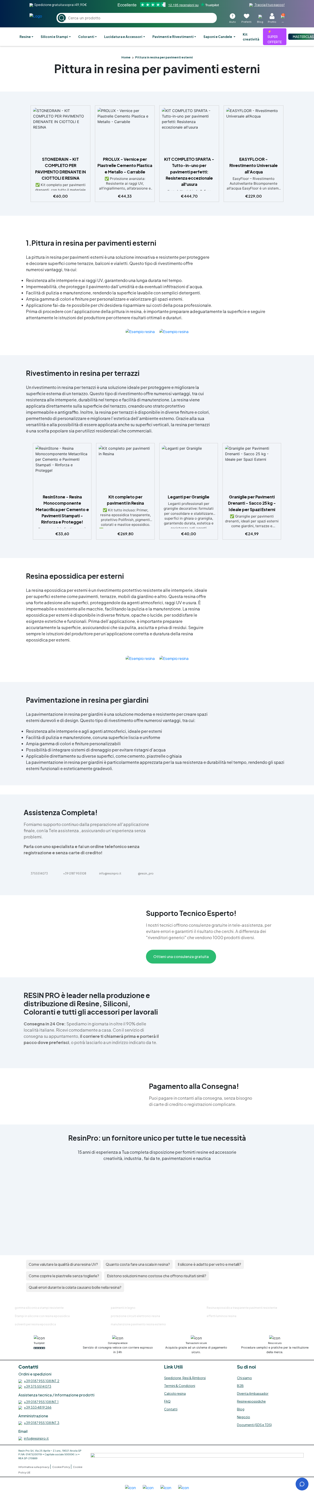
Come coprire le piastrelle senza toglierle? (64, 1275)
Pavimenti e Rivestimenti (173, 37)
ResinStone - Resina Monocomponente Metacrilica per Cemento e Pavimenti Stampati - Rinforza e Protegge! (62, 509)
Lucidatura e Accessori (123, 37)
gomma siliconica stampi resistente (39, 1307)
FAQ (167, 1401)
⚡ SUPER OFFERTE (275, 36)
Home (126, 57)
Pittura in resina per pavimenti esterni (157, 68)
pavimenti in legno (123, 1307)
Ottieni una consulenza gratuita (181, 956)
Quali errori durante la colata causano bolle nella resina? (75, 1287)
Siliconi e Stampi (54, 37)
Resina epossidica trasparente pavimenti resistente (242, 1307)
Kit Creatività (251, 36)
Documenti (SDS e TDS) (254, 1425)
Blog (240, 1409)
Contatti (170, 1409)
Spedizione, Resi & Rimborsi (185, 1378)
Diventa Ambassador (252, 1393)
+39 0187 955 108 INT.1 (41, 1402)
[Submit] (62, 18)
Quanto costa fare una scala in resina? (138, 1264)
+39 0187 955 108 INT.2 (41, 1381)
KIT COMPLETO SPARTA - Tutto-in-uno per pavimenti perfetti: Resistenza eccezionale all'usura (189, 172)
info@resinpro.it (36, 1438)
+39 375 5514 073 (37, 1386)
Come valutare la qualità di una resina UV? (63, 1264)
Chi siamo (244, 1378)
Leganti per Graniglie (188, 496)
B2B (240, 1386)
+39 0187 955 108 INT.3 (41, 1423)
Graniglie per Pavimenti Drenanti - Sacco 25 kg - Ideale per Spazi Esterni (252, 503)
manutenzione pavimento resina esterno (138, 1324)
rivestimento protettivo (119, 590)
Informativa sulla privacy (34, 1466)
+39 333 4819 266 (37, 1407)
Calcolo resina (175, 1393)
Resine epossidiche (251, 1401)
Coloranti (86, 37)
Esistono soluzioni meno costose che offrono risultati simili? (156, 1275)
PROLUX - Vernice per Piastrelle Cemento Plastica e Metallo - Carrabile (124, 165)
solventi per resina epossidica (35, 1324)
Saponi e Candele (218, 37)
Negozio (243, 1417)
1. (28, 243)
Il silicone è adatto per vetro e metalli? (209, 1264)
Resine (25, 37)
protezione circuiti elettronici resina (135, 1316)
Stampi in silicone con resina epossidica (42, 1316)
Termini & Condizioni (179, 1386)
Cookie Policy (61, 1466)
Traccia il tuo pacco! (269, 5)
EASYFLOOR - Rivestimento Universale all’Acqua (253, 165)
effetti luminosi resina (221, 1316)
